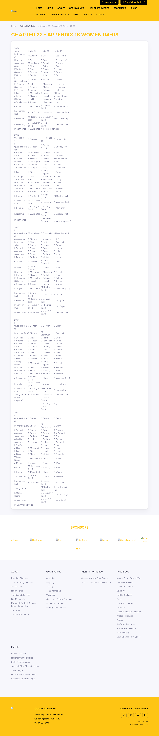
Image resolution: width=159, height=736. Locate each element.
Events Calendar (18, 653)
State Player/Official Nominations (96, 582)
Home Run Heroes (54, 603)
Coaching (50, 578)
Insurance (121, 607)
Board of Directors (19, 578)
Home (39, 8)
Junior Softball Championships (25, 666)
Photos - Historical (125, 616)
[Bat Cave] (68, 540)
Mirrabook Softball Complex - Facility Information (24, 604)
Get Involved (76, 8)
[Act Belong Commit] (136, 540)
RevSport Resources (126, 624)
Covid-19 (121, 591)
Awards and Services (20, 595)
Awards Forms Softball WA (128, 578)
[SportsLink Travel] (113, 540)
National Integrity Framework (129, 611)
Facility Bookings (124, 595)
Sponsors (15, 610)
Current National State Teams (94, 578)
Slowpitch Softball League (23, 678)
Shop (76, 14)
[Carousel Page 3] (82, 549)
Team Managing (53, 591)
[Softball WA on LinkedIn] (138, 2)
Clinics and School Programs (59, 599)
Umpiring (50, 582)
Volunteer (50, 595)
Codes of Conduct (125, 586)
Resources (120, 8)
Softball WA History (28, 26)
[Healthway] (22, 540)
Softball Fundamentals (127, 628)
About (61, 8)
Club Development (125, 582)
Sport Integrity (123, 632)
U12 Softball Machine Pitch (23, 674)
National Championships (22, 658)
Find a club (110, 2)
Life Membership (18, 599)
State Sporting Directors (22, 582)
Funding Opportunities (56, 607)
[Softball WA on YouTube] (135, 2)
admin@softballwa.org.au (49, 719)
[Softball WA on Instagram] (132, 2)
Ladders (40, 14)
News (50, 8)
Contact (101, 14)
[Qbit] (45, 540)
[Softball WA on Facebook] (129, 2)
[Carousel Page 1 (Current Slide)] (77, 549)
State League (17, 670)
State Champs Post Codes (128, 637)
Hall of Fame (17, 591)
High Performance (99, 8)
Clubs (133, 8)
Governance (16, 586)
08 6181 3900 (43, 723)
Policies (120, 620)
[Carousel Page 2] (79, 549)
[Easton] (91, 540)
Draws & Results (59, 14)
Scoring (49, 586)
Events (88, 14)
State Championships (20, 662)
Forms (119, 599)
